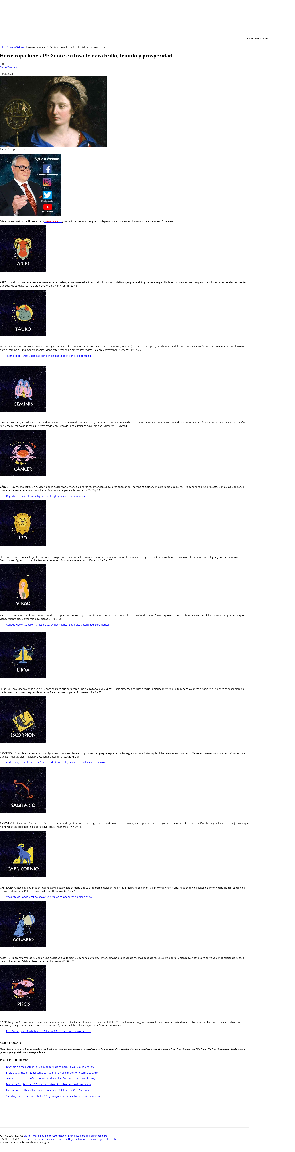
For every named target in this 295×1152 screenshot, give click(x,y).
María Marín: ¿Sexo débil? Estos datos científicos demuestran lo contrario (48, 1084)
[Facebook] (39, 1119)
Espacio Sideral (15, 47)
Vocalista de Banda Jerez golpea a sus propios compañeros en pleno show (49, 897)
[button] (242, 40)
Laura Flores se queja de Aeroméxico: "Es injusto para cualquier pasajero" (65, 1135)
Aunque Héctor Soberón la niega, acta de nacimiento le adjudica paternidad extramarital (57, 624)
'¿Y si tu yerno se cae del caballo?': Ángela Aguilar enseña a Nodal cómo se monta (53, 1096)
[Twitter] (27, 1119)
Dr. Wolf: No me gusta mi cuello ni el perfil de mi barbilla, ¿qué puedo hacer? (50, 1067)
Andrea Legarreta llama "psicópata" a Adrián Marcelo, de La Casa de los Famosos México (57, 762)
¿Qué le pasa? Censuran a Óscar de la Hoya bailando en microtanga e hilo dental (70, 1139)
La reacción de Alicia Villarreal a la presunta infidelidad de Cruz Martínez (47, 1090)
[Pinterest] (16, 1119)
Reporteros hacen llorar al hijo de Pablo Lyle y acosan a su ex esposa (46, 496)
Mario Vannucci (9, 67)
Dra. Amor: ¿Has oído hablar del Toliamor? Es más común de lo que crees (48, 1031)
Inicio (3, 47)
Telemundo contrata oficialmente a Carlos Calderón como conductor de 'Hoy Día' (53, 1078)
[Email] (4, 1119)
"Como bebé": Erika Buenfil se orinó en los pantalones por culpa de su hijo (49, 355)
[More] (53, 1119)
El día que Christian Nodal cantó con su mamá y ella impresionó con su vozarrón (52, 1072)
